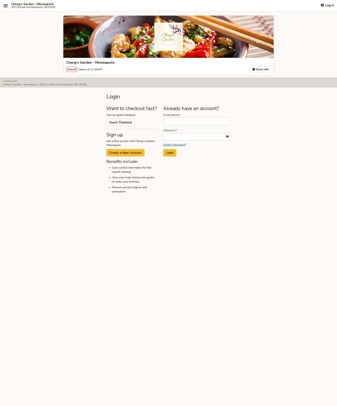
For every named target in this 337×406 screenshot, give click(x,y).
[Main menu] (5, 5)
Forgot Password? (174, 145)
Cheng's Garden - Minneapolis (32, 4)
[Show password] (227, 136)
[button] (169, 152)
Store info (262, 69)
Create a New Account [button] (125, 153)
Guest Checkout (120, 122)
